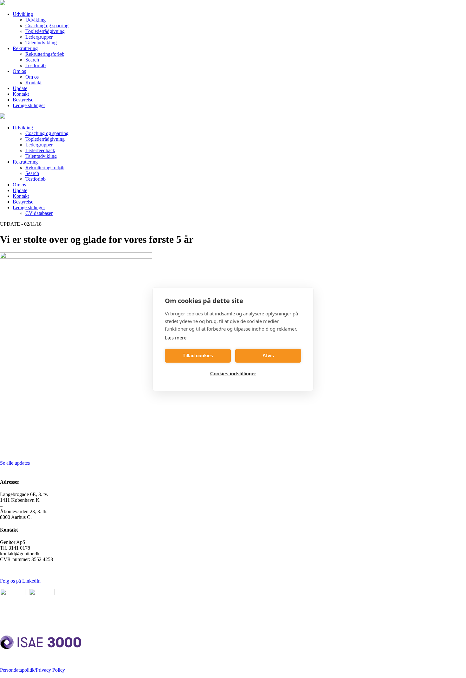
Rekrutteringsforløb (44, 54)
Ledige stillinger (29, 105)
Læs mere (175, 337)
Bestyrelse (23, 99)
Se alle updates (15, 463)
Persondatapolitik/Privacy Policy (32, 670)
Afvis (268, 355)
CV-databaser (39, 213)
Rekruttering (25, 48)
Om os (19, 71)
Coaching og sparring (46, 25)
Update (20, 88)
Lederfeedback (40, 150)
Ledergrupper (39, 37)
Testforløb (35, 65)
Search (32, 59)
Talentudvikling (41, 42)
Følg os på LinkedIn (20, 581)
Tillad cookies (198, 355)
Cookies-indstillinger (233, 373)
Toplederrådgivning (45, 31)
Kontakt (33, 82)
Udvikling (23, 14)
